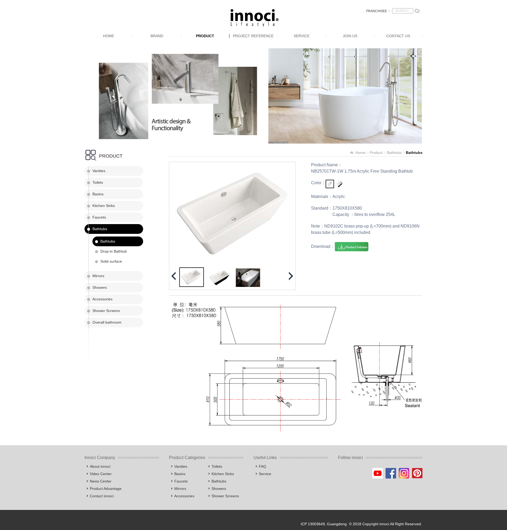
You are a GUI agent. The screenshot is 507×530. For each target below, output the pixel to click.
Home (108, 36)
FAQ (262, 466)
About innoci (100, 466)
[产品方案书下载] (352, 246)
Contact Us (398, 36)
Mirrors (98, 276)
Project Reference (253, 36)
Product (205, 36)
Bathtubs (99, 229)
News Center (100, 481)
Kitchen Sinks (103, 206)
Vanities (98, 171)
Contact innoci (102, 496)
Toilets (97, 182)
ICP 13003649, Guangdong (324, 524)
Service (301, 36)
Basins (98, 194)
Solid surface (111, 261)
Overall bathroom (106, 322)
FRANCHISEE (376, 11)
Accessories (102, 299)
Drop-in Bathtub (113, 251)
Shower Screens (106, 311)
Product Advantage (105, 488)
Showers (99, 287)
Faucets (99, 217)
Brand (157, 36)
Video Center (101, 474)
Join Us (350, 36)
